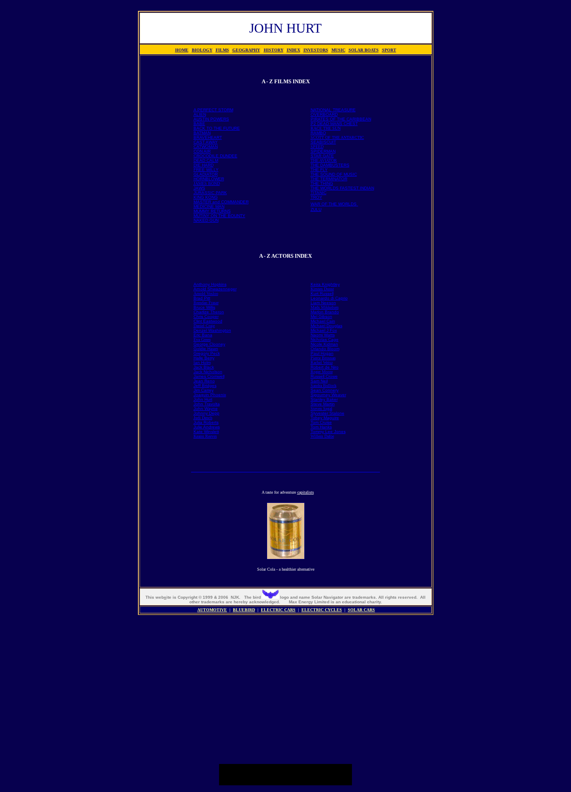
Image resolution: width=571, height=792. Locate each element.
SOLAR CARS (361, 609)
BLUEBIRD (244, 609)
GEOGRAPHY (246, 50)
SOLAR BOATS (364, 50)
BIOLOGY (202, 50)
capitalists (305, 492)
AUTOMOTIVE (212, 609)
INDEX (293, 50)
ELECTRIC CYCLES (321, 609)
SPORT (389, 50)
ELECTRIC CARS (278, 609)
